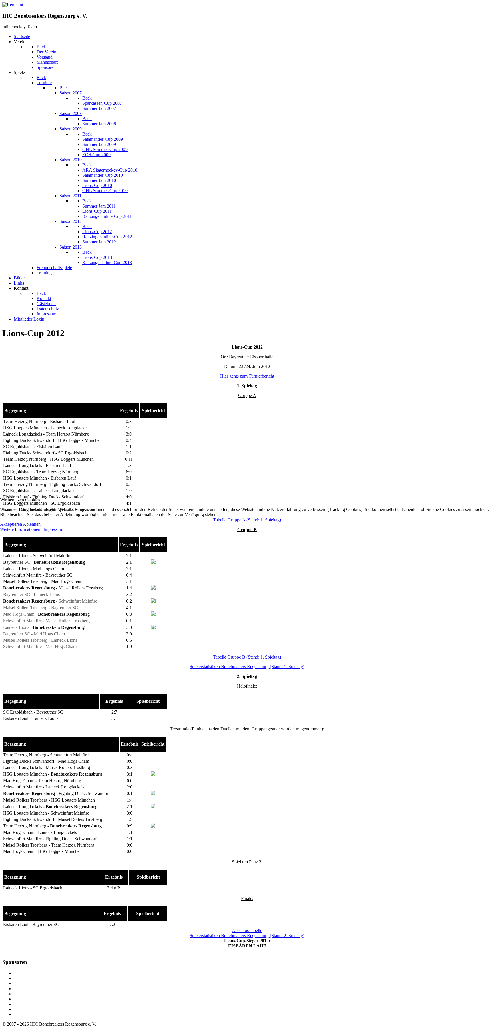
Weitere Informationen (20, 529)
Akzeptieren (11, 524)
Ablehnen (32, 524)
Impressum (53, 529)
